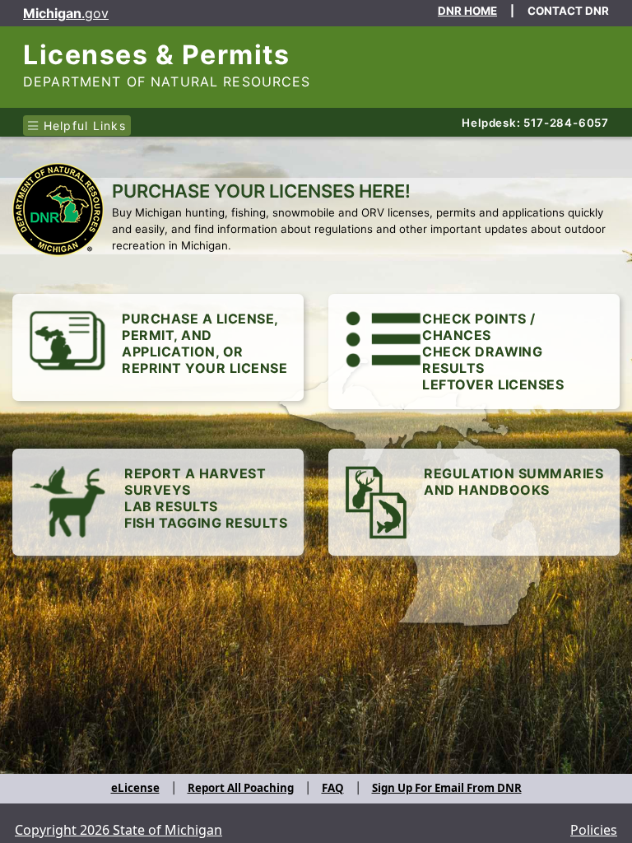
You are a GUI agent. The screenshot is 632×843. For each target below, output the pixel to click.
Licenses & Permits (156, 55)
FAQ (333, 787)
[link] (158, 347)
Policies (593, 830)
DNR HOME (467, 10)
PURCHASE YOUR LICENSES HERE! (261, 191)
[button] (474, 351)
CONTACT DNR (568, 10)
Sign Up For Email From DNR (447, 787)
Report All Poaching (241, 787)
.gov (66, 13)
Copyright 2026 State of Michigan (118, 830)
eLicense (135, 787)
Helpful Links (82, 126)
